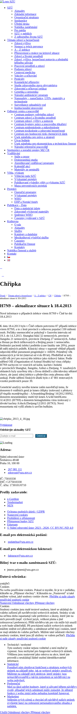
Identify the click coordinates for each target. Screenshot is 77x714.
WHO (17, 198)
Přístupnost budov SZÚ (20, 521)
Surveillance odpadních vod (30, 104)
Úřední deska (21, 23)
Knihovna (12, 221)
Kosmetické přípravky (26, 82)
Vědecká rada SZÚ (25, 176)
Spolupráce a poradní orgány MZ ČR (28, 150)
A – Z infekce (22, 49)
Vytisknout (6, 424)
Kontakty (19, 247)
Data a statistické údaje (27, 208)
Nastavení (6, 602)
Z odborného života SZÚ (28, 36)
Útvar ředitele (22, 140)
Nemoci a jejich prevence (28, 46)
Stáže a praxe (21, 156)
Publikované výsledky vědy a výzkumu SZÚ (39, 182)
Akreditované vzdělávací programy (34, 163)
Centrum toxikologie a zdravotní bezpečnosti (39, 130)
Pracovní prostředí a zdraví (29, 65)
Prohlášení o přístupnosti (21, 518)
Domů (2, 295)
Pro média (20, 30)
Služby (18, 231)
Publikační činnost (24, 243)
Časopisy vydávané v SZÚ (29, 218)
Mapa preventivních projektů (30, 185)
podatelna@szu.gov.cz (20, 541)
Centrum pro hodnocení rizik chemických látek (40, 133)
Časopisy (19, 240)
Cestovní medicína (24, 72)
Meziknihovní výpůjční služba (31, 237)
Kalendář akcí (22, 166)
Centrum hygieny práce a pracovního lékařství (40, 124)
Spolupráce (20, 20)
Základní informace (25, 14)
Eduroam (12, 524)
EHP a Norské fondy (26, 201)
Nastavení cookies (17, 514)
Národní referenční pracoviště (31, 146)
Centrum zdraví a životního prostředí (35, 117)
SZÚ (10, 7)
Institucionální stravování (28, 108)
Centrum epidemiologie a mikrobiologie (36, 127)
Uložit (4, 712)
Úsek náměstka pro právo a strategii (34, 137)
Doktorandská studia (26, 159)
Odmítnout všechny (23, 602)
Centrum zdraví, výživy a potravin (33, 120)
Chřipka (57, 295)
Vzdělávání (13, 153)
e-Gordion (13, 499)
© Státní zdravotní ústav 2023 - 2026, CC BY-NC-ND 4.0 (40, 527)
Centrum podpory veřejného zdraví (34, 114)
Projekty (12, 188)
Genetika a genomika (26, 91)
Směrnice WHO (23, 214)
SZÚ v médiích (23, 33)
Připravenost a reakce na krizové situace (36, 52)
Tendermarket (15, 502)
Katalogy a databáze (25, 234)
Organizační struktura (26, 17)
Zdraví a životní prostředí (28, 56)
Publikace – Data (17, 205)
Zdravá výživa (22, 43)
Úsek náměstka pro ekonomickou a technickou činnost (45, 143)
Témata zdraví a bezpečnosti (23, 40)
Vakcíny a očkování (25, 75)
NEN (10, 505)
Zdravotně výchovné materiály (31, 211)
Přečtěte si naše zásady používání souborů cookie (37, 637)
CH (49, 295)
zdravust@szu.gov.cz (20, 472)
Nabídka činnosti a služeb (21, 250)
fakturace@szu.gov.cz (20, 555)
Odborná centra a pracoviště (23, 111)
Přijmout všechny (45, 602)
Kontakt (11, 253)
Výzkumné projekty (25, 179)
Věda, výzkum (15, 172)
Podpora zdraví (23, 69)
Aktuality (19, 10)
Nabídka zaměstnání (25, 27)
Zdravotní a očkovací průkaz (30, 88)
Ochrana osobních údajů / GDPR (26, 511)
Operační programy (25, 192)
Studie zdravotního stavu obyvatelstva (35, 85)
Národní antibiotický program (31, 95)
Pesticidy (19, 78)
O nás (17, 224)
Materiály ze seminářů (26, 169)
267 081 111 (15, 469)
